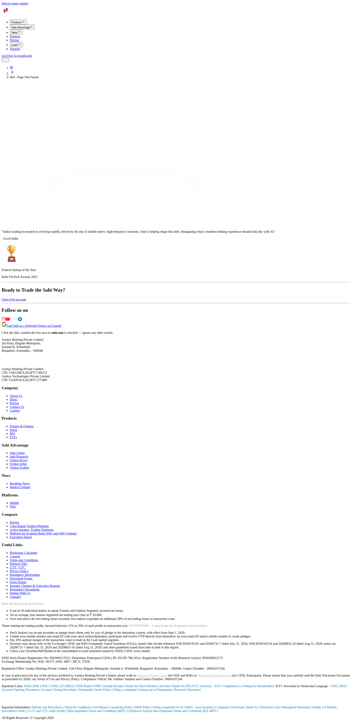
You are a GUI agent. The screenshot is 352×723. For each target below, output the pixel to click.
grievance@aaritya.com (152, 675)
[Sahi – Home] (11, 14)
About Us (16, 396)
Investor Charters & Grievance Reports (35, 585)
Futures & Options (22, 426)
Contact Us (17, 407)
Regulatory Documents (25, 589)
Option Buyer (19, 460)
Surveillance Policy (14, 711)
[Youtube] (8, 320)
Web (13, 506)
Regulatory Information (25, 574)
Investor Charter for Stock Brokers (135, 686)
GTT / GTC (17, 567)
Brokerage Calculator (23, 552)
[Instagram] (4, 320)
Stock (13, 430)
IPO (12, 433)
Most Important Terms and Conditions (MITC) (98, 711)
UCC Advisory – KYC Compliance (215, 686)
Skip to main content (15, 3)
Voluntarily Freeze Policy (94, 689)
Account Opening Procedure (20, 689)
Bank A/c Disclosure (260, 707)
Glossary (15, 596)
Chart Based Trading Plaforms (29, 526)
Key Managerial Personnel (293, 707)
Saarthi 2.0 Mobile (324, 707)
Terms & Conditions (77, 707)
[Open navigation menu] (5, 60)
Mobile (14, 503)
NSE (45, 686)
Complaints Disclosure (229, 707)
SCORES (67, 686)
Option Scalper (19, 467)
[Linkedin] (16, 320)
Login (28, 55)
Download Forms (21, 578)
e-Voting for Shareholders (257, 686)
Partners (15, 36)
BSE (36, 686)
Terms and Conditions (24, 560)
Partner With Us (20, 593)
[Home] (11, 67)
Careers (15, 410)
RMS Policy (143, 707)
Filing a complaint (124, 689)
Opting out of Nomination (155, 689)
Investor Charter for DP (175, 686)
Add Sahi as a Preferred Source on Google (34, 325)
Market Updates (20, 487)
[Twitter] (12, 320)
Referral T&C (19, 563)
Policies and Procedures (47, 707)
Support (15, 49)
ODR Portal (83, 686)
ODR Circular (102, 686)
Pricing (14, 40)
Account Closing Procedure (59, 689)
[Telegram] (20, 320)
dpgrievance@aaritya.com (214, 675)
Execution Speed (21, 537)
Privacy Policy (19, 571)
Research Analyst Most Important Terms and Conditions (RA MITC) (174, 711)
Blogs (13, 399)
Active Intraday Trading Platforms (32, 529)
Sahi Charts (17, 453)
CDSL (54, 686)
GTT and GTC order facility (47, 711)
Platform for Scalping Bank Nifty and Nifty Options (43, 533)
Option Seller (18, 464)
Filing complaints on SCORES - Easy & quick (183, 707)
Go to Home (10, 108)
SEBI (27, 686)
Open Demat (18, 582)
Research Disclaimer (187, 689)
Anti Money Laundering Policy (112, 707)
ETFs (13, 437)
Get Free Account (13, 55)
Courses (15, 556)
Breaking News (20, 483)
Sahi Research (19, 456)
